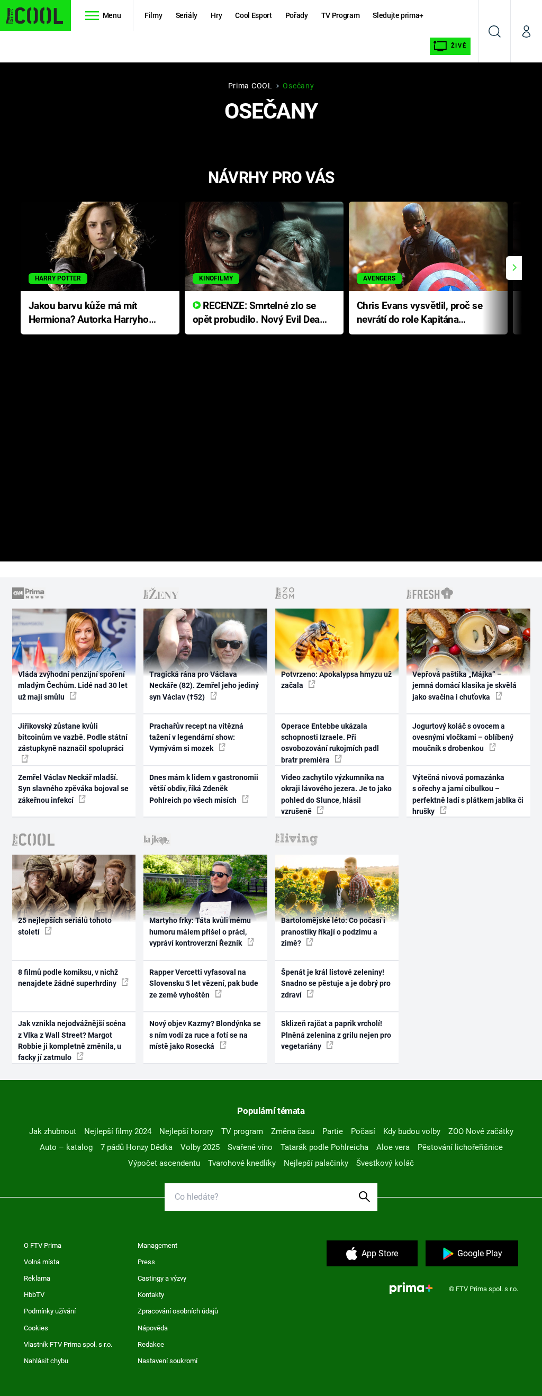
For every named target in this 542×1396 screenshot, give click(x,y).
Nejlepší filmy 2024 (117, 1131)
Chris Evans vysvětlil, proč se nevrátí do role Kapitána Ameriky (420, 313)
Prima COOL (250, 85)
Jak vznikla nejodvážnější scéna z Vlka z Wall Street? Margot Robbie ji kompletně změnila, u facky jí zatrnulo (72, 1040)
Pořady (296, 15)
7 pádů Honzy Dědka (137, 1147)
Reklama (37, 1278)
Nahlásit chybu (46, 1361)
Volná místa (41, 1262)
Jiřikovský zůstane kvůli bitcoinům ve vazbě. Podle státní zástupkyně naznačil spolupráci (73, 737)
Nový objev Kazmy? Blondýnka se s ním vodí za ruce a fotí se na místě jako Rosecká (205, 1034)
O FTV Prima (42, 1245)
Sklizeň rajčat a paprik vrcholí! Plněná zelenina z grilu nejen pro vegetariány (336, 1034)
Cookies (36, 1328)
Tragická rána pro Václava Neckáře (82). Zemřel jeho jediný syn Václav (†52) (204, 685)
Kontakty (151, 1295)
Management (157, 1245)
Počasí (363, 1131)
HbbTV (34, 1295)
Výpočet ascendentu (164, 1163)
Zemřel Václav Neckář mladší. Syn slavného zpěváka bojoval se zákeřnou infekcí (73, 788)
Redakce (151, 1344)
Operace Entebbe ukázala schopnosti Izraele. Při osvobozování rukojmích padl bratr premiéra (330, 743)
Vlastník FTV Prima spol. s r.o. (68, 1344)
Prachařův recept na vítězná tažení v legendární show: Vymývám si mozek (196, 737)
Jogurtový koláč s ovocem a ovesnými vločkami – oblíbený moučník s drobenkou (462, 737)
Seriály (187, 15)
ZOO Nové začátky (480, 1131)
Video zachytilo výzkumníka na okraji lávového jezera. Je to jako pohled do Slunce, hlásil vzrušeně (336, 794)
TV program (242, 1131)
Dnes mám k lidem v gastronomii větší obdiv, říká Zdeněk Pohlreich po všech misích (203, 788)
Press (146, 1262)
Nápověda (153, 1328)
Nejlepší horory (186, 1131)
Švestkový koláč (385, 1163)
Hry (216, 15)
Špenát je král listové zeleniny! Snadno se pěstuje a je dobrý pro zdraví (336, 983)
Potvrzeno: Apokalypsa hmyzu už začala (336, 680)
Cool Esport (253, 15)
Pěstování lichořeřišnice (460, 1147)
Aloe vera (393, 1147)
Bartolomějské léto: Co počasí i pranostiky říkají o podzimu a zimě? (333, 931)
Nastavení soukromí (167, 1361)
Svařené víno (250, 1147)
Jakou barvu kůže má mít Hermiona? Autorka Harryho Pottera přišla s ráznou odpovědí (89, 313)
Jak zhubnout (52, 1131)
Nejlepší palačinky (316, 1163)
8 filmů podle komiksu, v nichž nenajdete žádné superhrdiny (68, 977)
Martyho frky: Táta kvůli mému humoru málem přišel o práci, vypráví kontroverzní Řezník (200, 931)
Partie (332, 1131)
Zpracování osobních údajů (178, 1311)
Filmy (153, 15)
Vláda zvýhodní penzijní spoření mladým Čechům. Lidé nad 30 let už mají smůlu (73, 685)
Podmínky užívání (50, 1311)
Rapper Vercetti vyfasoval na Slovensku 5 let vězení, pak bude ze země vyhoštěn (203, 983)
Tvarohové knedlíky (242, 1163)
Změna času (292, 1131)
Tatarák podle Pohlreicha (324, 1147)
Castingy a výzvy (162, 1278)
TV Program (340, 15)
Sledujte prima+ (398, 15)
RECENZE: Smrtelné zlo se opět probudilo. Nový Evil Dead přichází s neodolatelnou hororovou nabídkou (259, 313)
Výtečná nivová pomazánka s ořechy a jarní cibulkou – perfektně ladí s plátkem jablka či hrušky (467, 794)
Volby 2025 (200, 1147)
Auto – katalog (66, 1147)
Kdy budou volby (411, 1131)
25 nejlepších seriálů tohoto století (65, 926)
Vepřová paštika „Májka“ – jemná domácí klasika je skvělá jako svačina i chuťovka (464, 685)
